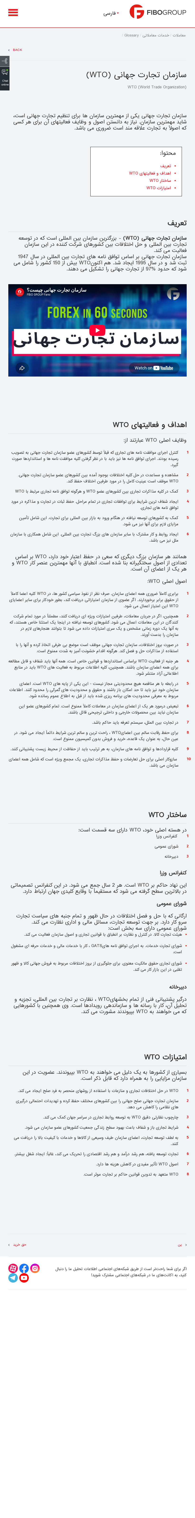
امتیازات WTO (158, 188)
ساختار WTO (160, 181)
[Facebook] (24, 1268)
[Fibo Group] (158, 11)
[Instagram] (35, 1268)
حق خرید (19, 1245)
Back (17, 50)
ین (180, 1245)
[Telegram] (13, 1278)
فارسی (109, 13)
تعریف (165, 166)
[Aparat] (13, 1268)
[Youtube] (24, 1278)
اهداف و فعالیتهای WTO (150, 173)
